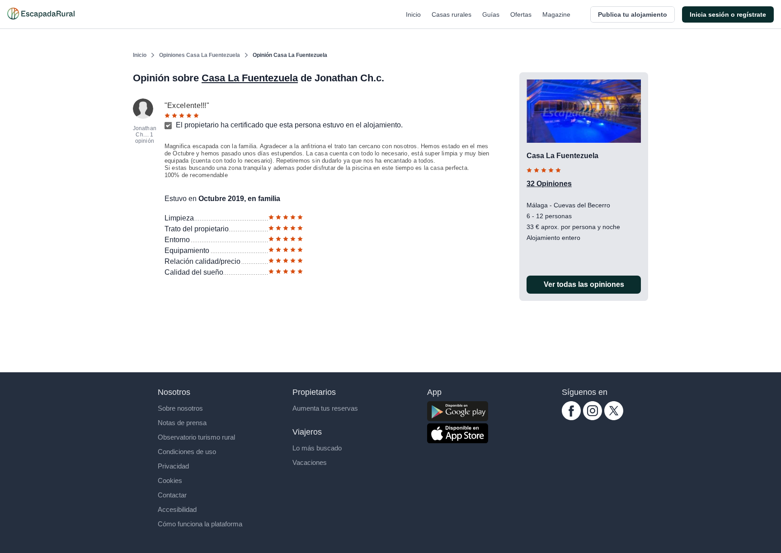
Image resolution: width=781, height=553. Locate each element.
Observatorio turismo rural (196, 437)
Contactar (172, 495)
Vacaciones (309, 462)
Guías (490, 14)
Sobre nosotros (180, 408)
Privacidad (173, 466)
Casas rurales (451, 14)
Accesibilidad (177, 509)
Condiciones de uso (187, 451)
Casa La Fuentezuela (250, 78)
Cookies (170, 480)
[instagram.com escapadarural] (592, 418)
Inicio (413, 14)
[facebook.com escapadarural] (571, 418)
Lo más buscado (317, 448)
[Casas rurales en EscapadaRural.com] (41, 14)
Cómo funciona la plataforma (200, 524)
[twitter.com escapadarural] (613, 418)
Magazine (556, 14)
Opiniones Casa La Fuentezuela (199, 55)
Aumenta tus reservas (325, 408)
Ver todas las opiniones (584, 284)
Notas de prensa (182, 422)
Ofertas (521, 14)
